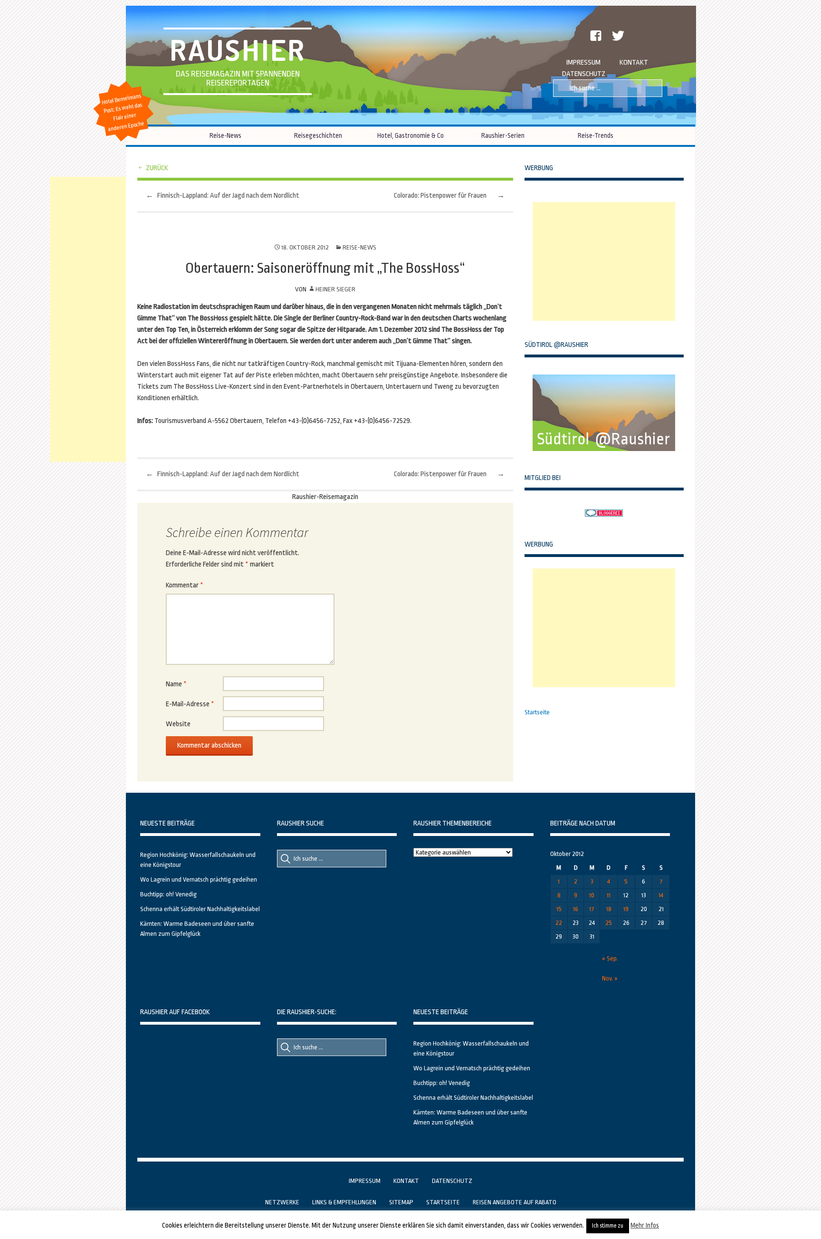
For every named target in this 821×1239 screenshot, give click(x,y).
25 (608, 922)
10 (591, 895)
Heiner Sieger (335, 289)
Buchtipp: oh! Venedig (168, 894)
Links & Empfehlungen (344, 1202)
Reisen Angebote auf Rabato (514, 1202)
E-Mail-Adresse (190, 704)
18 (608, 908)
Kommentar (184, 585)
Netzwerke (282, 1202)
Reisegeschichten (318, 135)
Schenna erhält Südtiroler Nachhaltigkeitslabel (200, 908)
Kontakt (634, 62)
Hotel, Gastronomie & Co (410, 135)
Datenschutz (583, 74)
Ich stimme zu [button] (607, 1225)
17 (591, 908)
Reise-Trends (595, 135)
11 (609, 895)
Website (178, 724)
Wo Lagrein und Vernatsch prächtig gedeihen (198, 879)
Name (176, 684)
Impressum (583, 62)
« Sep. (610, 958)
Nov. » (610, 978)
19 (626, 908)
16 (575, 908)
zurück (157, 168)
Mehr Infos (644, 1225)
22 (558, 922)
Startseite (537, 712)
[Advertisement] (604, 261)
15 (559, 908)
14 (661, 895)
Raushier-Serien (503, 135)
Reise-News (225, 135)
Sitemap (401, 1202)
